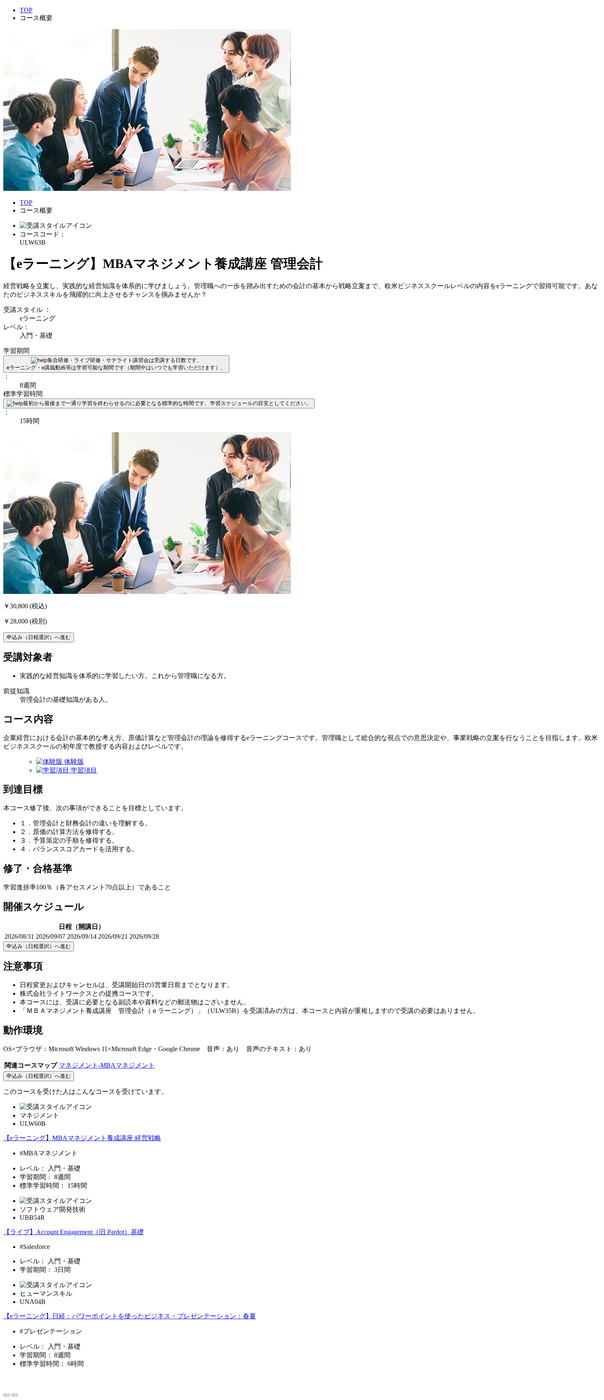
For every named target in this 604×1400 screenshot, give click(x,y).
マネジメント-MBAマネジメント (107, 1065)
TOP (26, 10)
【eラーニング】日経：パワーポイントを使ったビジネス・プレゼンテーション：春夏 (129, 1316)
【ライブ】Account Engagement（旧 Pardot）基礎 (73, 1231)
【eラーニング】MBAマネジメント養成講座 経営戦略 (82, 1137)
